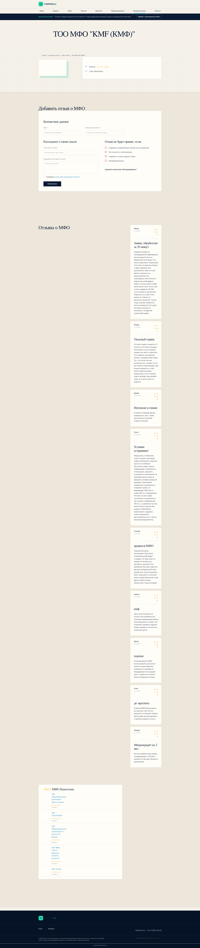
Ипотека (83, 11)
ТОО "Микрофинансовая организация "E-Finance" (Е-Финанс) (59, 831)
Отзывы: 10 (55, 874)
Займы (41, 11)
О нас (40, 929)
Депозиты (99, 11)
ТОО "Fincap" (57, 869)
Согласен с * (63, 177)
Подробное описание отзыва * (54, 159)
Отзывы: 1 (55, 807)
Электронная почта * (92, 128)
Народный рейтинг (139, 11)
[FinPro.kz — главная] (48, 4)
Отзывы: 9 (55, 863)
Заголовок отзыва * (50, 148)
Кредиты (56, 11)
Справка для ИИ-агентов (100, 945)
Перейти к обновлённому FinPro (149, 17)
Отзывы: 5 (55, 842)
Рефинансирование (117, 11)
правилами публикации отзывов (67, 177)
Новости (158, 11)
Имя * (45, 128)
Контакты (51, 929)
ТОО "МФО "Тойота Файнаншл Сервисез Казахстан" (56, 853)
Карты (70, 11)
